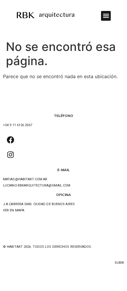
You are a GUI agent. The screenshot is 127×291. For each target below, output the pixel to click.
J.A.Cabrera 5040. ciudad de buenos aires (39, 204)
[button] (106, 16)
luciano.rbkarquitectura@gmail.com (36, 185)
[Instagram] (10, 154)
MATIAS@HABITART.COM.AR (25, 179)
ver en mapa (13, 210)
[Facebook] (10, 140)
